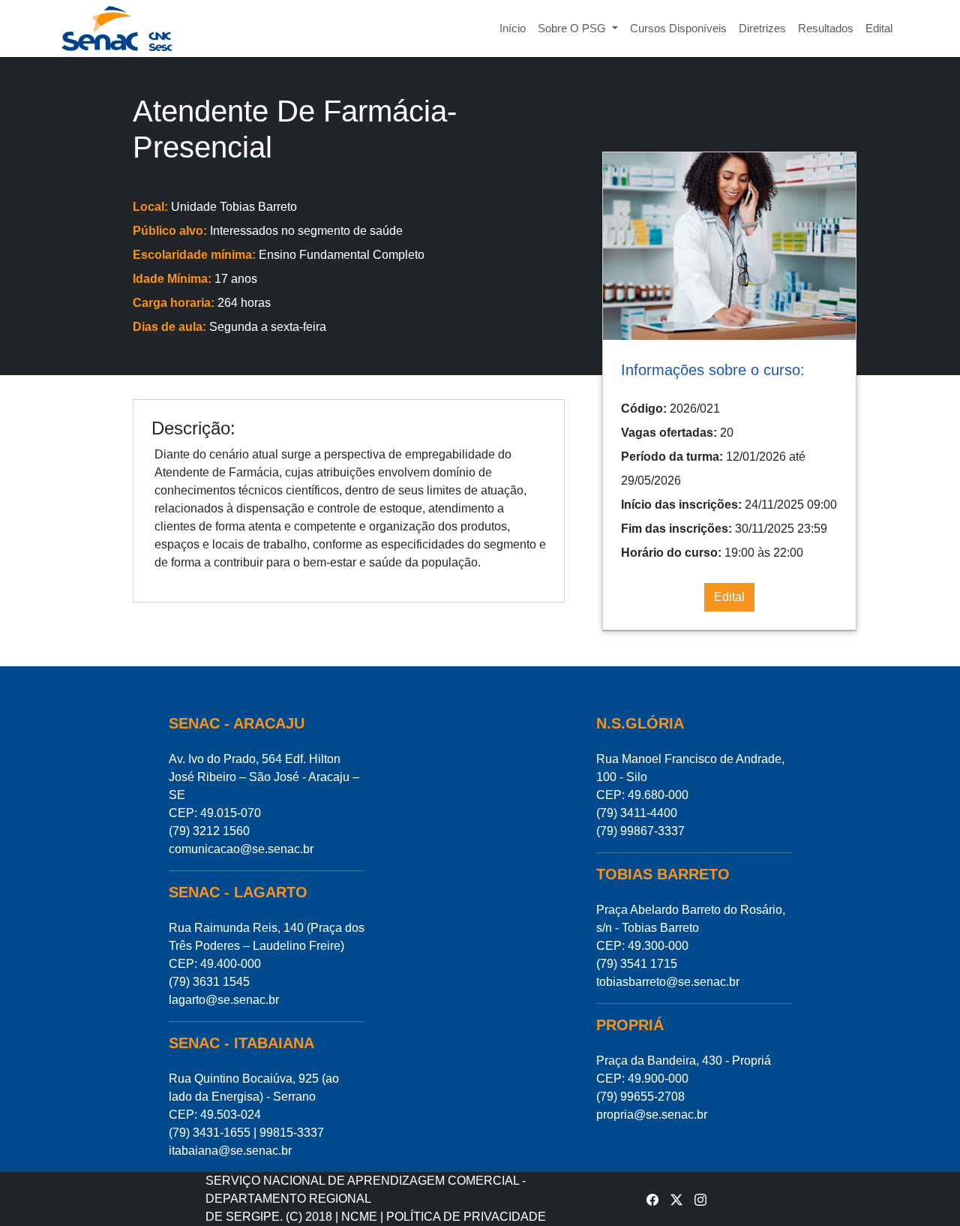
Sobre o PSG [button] (573, 28)
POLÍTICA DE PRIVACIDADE (466, 1216)
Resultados (826, 28)
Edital (879, 28)
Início (513, 28)
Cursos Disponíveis (678, 28)
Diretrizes (762, 28)
